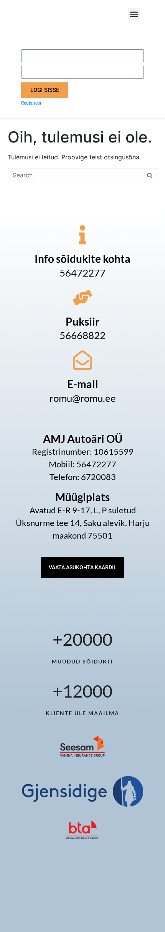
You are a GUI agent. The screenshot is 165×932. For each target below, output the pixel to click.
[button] (134, 14)
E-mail (82, 383)
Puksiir (82, 321)
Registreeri (32, 103)
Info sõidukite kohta (82, 258)
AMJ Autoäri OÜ (82, 438)
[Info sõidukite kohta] (82, 234)
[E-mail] (82, 360)
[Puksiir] (82, 297)
